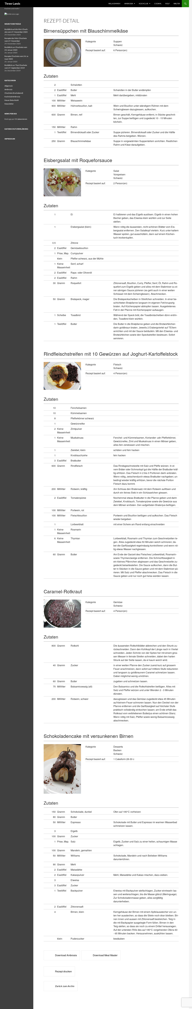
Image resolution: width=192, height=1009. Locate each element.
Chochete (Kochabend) (13, 93)
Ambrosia (128, 3)
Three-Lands (12, 3)
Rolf (167, 3)
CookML (158, 3)
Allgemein (8, 86)
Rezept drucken (63, 971)
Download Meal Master (105, 955)
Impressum (9, 139)
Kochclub (143, 3)
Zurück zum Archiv (64, 986)
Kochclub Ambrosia (12, 96)
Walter (177, 3)
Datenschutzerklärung (16, 129)
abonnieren (22, 119)
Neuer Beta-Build (11, 100)
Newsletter (9, 104)
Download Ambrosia (66, 955)
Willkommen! (114, 3)
